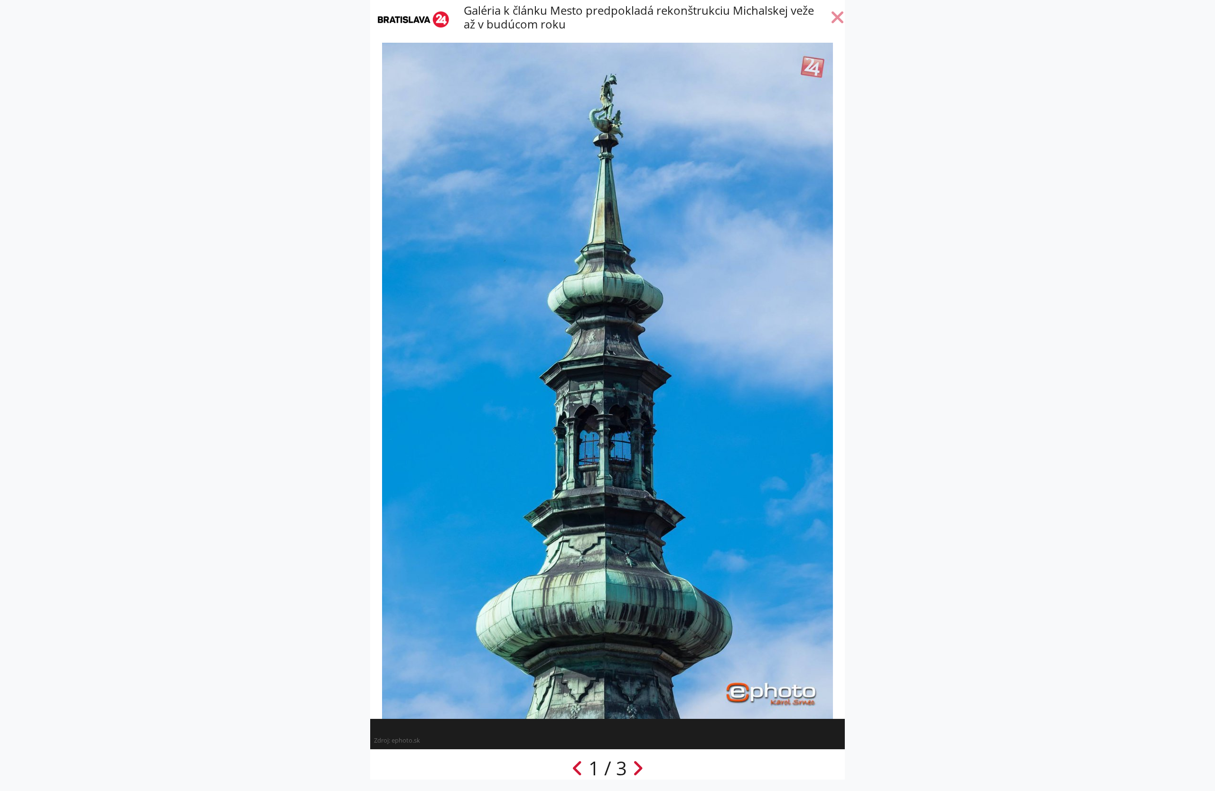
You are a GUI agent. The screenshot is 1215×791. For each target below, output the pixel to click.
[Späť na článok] (838, 19)
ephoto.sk (406, 740)
